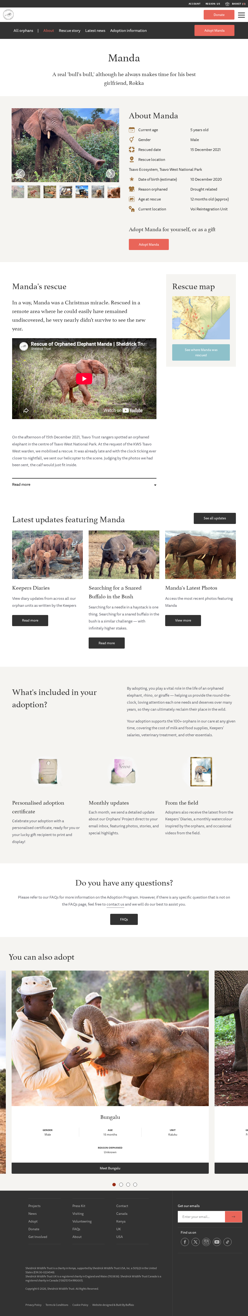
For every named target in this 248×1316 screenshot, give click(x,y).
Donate (219, 14)
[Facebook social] (185, 1245)
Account (195, 4)
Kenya (120, 1221)
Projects (34, 1206)
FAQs (124, 919)
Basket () (239, 4)
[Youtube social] (217, 1245)
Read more (21, 484)
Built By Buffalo (125, 1305)
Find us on (188, 1232)
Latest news (95, 30)
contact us (115, 904)
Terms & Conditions (57, 1305)
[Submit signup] (233, 1216)
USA (119, 1236)
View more (183, 620)
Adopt (33, 1221)
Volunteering (82, 1221)
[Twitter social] (195, 1245)
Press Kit (78, 1206)
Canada (121, 1213)
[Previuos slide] (20, 173)
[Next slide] (110, 173)
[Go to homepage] (8, 14)
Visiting (78, 1213)
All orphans (24, 30)
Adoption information (128, 30)
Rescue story (69, 30)
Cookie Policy (80, 1305)
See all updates (215, 518)
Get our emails (189, 1206)
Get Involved (37, 1236)
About (48, 30)
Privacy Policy (33, 1305)
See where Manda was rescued (201, 352)
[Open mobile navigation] (241, 15)
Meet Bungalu (110, 1168)
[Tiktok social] (227, 1245)
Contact (122, 1206)
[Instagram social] (206, 1245)
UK (118, 1229)
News (32, 1213)
